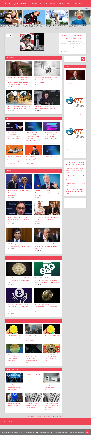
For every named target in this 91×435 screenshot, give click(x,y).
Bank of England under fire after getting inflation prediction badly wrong (18, 227)
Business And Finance (13, 376)
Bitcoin (8, 265)
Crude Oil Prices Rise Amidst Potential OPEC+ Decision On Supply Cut (73, 154)
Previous (7, 35)
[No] (89, 432)
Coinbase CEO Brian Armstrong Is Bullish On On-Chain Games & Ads (32, 412)
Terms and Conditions (50, 423)
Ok (87, 432)
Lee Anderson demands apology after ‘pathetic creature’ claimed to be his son (46, 253)
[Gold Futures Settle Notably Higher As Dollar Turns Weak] (75, 100)
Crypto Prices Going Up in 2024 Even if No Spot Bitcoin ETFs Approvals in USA (19, 287)
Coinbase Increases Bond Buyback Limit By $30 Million (14, 412)
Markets (61, 3)
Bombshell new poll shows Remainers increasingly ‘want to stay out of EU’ (47, 200)
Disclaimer (60, 423)
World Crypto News (15, 3)
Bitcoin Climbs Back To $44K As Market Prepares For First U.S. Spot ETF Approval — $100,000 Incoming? (47, 287)
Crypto (33, 3)
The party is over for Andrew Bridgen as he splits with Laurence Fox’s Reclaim (47, 227)
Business (42, 3)
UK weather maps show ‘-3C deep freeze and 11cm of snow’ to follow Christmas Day (46, 87)
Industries (52, 3)
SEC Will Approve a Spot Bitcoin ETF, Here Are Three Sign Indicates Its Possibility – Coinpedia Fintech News (14, 166)
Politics (69, 3)
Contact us (39, 423)
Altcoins (8, 328)
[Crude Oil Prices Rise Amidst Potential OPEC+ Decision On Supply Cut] (75, 131)
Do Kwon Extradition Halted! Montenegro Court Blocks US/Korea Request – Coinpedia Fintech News (32, 166)
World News (79, 3)
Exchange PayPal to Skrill (33, 381)
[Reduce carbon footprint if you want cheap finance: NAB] (75, 77)
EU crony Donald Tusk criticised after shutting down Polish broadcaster (17, 200)
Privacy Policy (31, 423)
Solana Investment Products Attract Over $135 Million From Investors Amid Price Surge (32, 365)
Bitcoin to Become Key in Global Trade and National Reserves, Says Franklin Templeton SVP (46, 314)
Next (10, 35)
